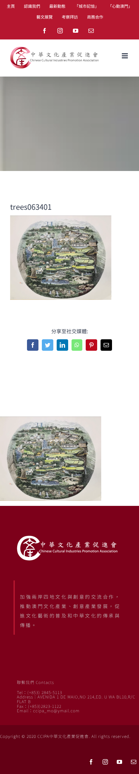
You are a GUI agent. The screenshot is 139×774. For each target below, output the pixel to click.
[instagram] (105, 761)
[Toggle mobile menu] (125, 55)
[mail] (133, 761)
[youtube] (119, 761)
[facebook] (91, 761)
